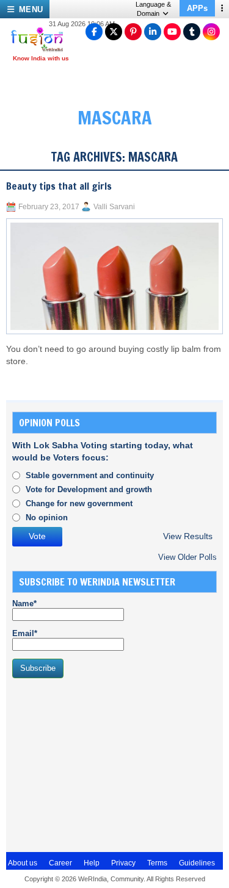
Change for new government (79, 503)
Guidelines (197, 863)
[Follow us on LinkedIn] (152, 32)
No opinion (47, 517)
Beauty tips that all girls (59, 186)
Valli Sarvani (114, 206)
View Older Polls (187, 557)
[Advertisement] (103, 763)
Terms (157, 863)
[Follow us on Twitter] (113, 32)
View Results (188, 536)
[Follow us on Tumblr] (191, 32)
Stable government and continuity (90, 475)
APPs (197, 8)
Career (60, 863)
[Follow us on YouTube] (172, 32)
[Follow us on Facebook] (94, 32)
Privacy (123, 863)
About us (22, 863)
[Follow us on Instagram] (211, 32)
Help (92, 863)
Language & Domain (153, 9)
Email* (24, 633)
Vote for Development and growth (89, 489)
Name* (24, 603)
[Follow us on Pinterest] (133, 32)
